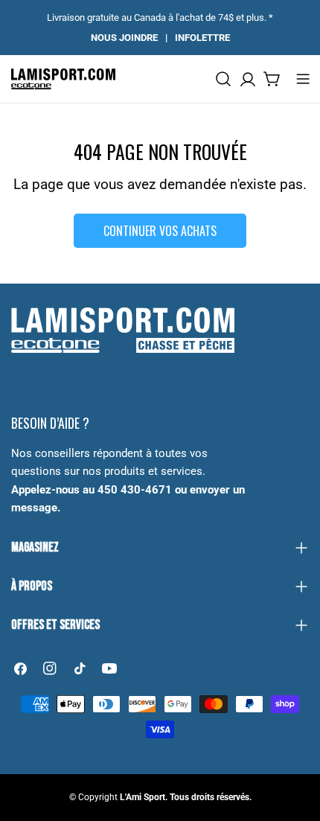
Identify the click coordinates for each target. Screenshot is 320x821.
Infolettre (202, 37)
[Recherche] (223, 79)
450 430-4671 (134, 489)
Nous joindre (124, 37)
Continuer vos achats (160, 231)
